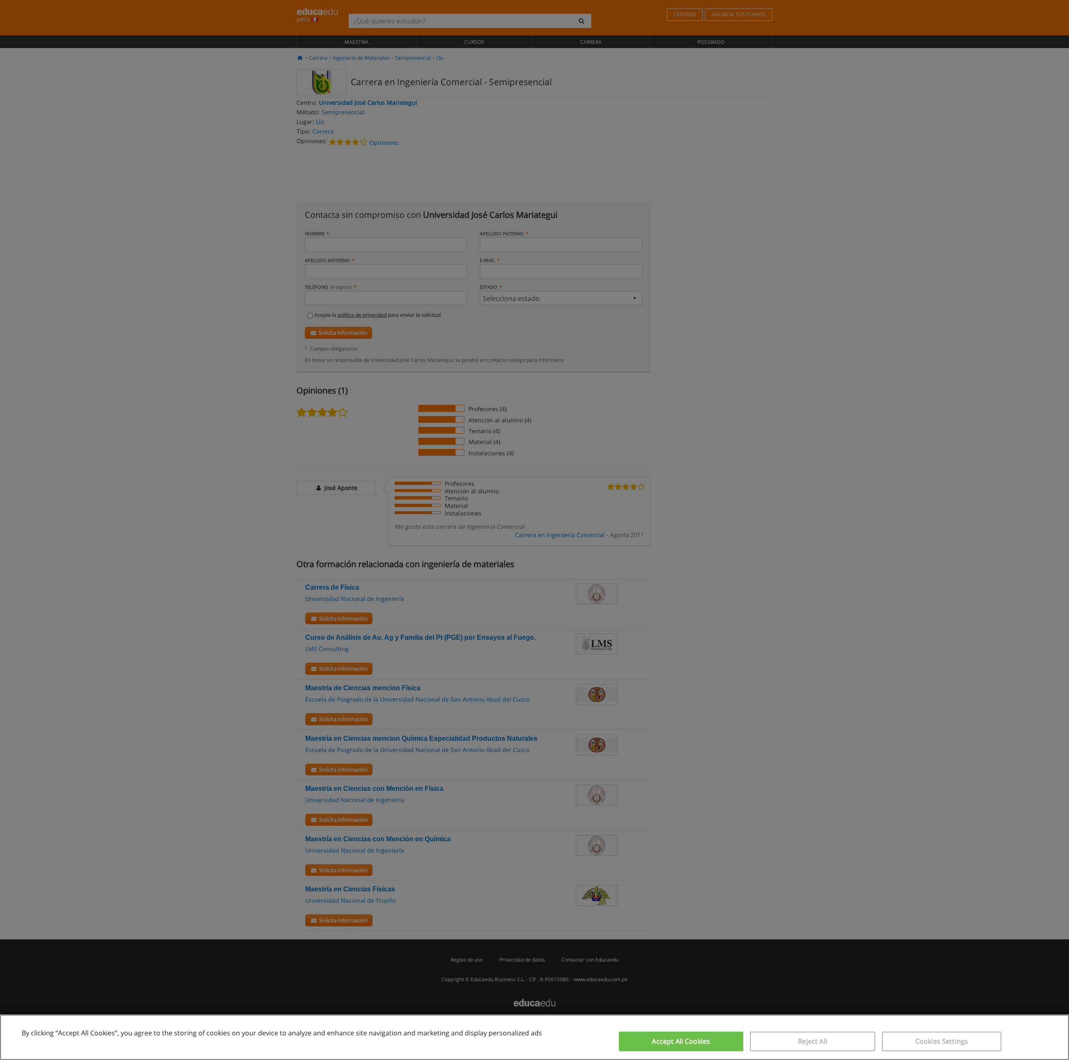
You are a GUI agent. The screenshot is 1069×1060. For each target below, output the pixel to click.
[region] (534, 1037)
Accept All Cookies (681, 1041)
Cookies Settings (941, 1041)
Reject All (812, 1041)
